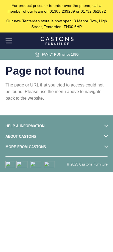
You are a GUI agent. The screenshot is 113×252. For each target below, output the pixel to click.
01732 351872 (93, 11)
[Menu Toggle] (8, 41)
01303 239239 (62, 11)
